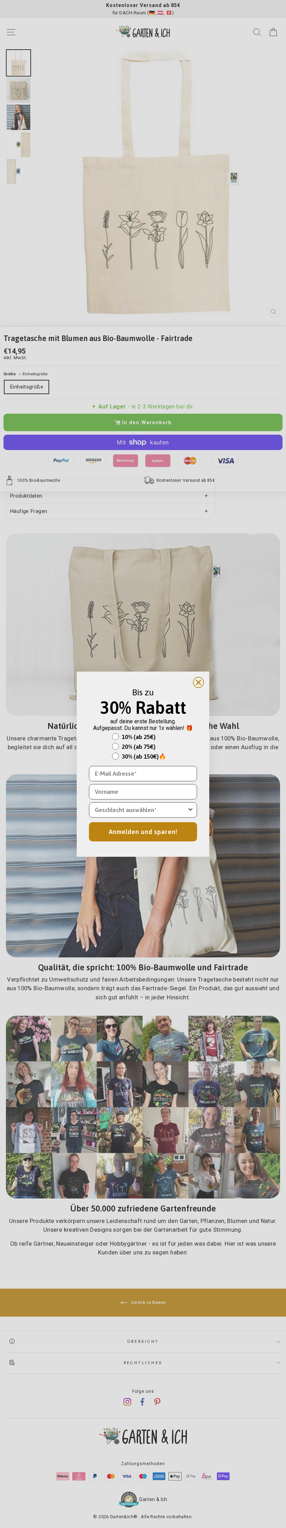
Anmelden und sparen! (143, 831)
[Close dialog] (198, 682)
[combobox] (141, 810)
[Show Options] (190, 810)
